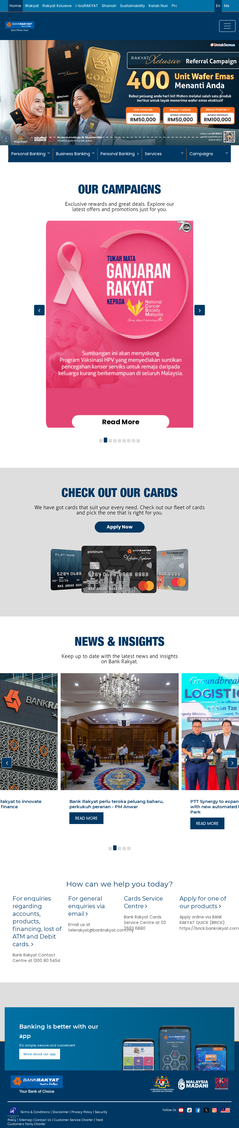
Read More (119, 421)
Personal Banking (118, 154)
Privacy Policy (81, 1112)
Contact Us (43, 1120)
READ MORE (86, 823)
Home (15, 5)
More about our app (40, 1054)
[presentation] (39, 310)
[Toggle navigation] (227, 26)
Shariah (109, 5)
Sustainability (132, 5)
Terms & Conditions (35, 1112)
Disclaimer (60, 1112)
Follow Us (169, 1110)
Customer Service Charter (73, 1120)
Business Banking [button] (73, 154)
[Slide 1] (38, 137)
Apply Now (120, 527)
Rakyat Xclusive (57, 5)
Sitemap (25, 1120)
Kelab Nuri (158, 5)
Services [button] (153, 154)
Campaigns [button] (201, 154)
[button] (101, 441)
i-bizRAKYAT (86, 5)
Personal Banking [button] (28, 154)
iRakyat (32, 5)
